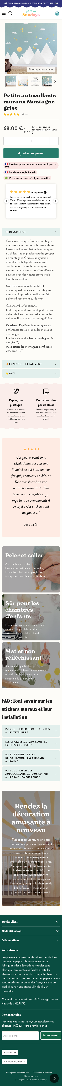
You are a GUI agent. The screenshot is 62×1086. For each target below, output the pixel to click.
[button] (11, 81)
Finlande (13, 1061)
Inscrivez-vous (51, 1035)
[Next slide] (55, 81)
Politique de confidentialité (17, 1072)
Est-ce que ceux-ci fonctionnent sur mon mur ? (44, 129)
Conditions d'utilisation (42, 1072)
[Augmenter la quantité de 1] (54, 141)
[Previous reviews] (6, 201)
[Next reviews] (55, 201)
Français (8, 1052)
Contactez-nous (31, 1076)
